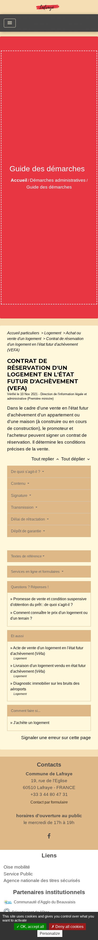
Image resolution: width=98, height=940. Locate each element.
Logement (53, 333)
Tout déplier (76, 458)
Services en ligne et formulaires (36, 571)
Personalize (50, 933)
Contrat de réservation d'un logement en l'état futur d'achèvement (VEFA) (45, 344)
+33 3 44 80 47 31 (49, 794)
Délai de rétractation (28, 519)
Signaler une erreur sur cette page (56, 737)
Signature (19, 496)
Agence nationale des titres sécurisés (42, 880)
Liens (49, 855)
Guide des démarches (49, 187)
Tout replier (45, 458)
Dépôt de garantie (26, 531)
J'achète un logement (31, 723)
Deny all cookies (68, 927)
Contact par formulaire (49, 802)
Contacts (49, 764)
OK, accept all (32, 927)
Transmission (22, 507)
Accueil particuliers (23, 333)
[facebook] (49, 836)
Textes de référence (26, 556)
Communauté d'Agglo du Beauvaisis (44, 902)
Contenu (18, 483)
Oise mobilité (17, 867)
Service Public (18, 873)
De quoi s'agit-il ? (26, 472)
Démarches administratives (58, 180)
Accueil (19, 180)
